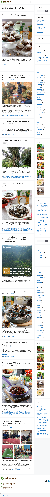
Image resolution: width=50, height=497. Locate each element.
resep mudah (9, 230)
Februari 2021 (39, 135)
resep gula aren (40, 224)
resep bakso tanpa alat (19, 413)
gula (10, 228)
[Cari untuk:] (41, 11)
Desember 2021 (40, 125)
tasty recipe (8, 414)
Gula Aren (4, 134)
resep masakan (42, 230)
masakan (22, 412)
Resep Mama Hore (6, 66)
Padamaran (39, 30)
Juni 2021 (39, 134)
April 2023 (39, 100)
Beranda (19, 478)
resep (14, 67)
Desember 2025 (40, 75)
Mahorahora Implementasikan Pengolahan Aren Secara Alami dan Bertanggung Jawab (16, 239)
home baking (42, 214)
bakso (15, 411)
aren (37, 203)
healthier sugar (4, 412)
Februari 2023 (39, 104)
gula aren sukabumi (10, 229)
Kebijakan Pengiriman (46, 478)
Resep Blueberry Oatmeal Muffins (15, 292)
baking (40, 203)
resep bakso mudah (11, 413)
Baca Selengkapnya (22, 112)
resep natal (23, 67)
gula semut (10, 177)
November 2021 (40, 127)
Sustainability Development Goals (14, 115)
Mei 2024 (39, 87)
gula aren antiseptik (45, 205)
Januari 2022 (39, 124)
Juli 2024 (39, 85)
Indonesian (12, 495)
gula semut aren (21, 177)
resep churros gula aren (44, 222)
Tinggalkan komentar (24, 115)
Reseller (39, 478)
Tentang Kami (31, 478)
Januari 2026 (39, 74)
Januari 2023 (39, 105)
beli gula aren (12, 66)
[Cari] (46, 11)
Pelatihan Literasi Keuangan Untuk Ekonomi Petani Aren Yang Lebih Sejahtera (15, 423)
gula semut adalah (16, 177)
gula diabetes (16, 229)
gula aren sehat (4, 229)
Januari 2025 (39, 80)
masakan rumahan (28, 412)
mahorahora (42, 216)
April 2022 (39, 119)
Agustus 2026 (39, 70)
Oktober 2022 (39, 110)
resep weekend (18, 230)
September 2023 (40, 94)
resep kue (5, 230)
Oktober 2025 (39, 79)
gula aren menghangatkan (44, 209)
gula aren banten (21, 228)
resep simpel (39, 232)
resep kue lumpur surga (43, 428)
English (5, 495)
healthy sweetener (10, 412)
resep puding (44, 231)
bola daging (29, 411)
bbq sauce (18, 411)
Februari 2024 (39, 89)
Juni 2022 (39, 115)
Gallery (36, 478)
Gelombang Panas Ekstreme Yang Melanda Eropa (41, 24)
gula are (12, 228)
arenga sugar (12, 411)
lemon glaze (11, 67)
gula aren (12, 176)
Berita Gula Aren (7, 176)
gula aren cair (27, 176)
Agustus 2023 (39, 95)
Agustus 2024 (39, 84)
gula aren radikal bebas (43, 413)
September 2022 (40, 112)
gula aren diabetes (28, 228)
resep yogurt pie (40, 234)
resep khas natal (18, 67)
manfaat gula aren (41, 420)
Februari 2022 (39, 122)
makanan (38, 420)
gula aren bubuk (21, 176)
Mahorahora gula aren (17, 412)
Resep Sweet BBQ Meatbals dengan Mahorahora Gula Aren (16, 364)
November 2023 (40, 92)
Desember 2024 (40, 82)
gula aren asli (17, 176)
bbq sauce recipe (23, 411)
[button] (30, 2)
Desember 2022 (40, 107)
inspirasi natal (25, 229)
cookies (42, 203)
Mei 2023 (39, 99)
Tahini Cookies (40, 32)
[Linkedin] (49, 481)
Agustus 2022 (39, 114)
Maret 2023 (39, 102)
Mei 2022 (39, 117)
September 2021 (40, 130)
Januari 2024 (39, 90)
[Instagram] (46, 481)
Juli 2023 (39, 97)
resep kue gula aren (42, 225)
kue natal (6, 67)
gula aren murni (21, 66)
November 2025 (40, 77)
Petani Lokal (7, 115)
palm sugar (4, 413)
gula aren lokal (16, 66)
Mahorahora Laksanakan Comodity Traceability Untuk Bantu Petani (16, 76)
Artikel (4, 115)
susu (43, 234)
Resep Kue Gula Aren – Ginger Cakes (16, 15)
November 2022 (40, 109)
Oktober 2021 (39, 129)
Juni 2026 (39, 72)
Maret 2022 (39, 120)
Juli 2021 (38, 132)
